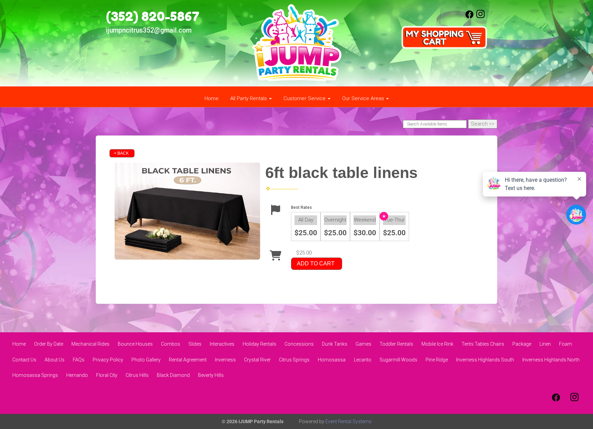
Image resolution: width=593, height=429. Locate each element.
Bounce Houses (135, 344)
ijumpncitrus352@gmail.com (148, 30)
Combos (170, 344)
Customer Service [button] (305, 98)
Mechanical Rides (90, 344)
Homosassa (332, 359)
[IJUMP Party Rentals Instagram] (480, 17)
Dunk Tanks (334, 344)
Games (363, 344)
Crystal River (257, 359)
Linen (545, 344)
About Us (55, 359)
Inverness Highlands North (551, 359)
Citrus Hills (137, 375)
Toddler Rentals (396, 344)
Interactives (222, 344)
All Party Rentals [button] (249, 98)
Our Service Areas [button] (363, 98)
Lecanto (362, 359)
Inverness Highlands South (485, 359)
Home (212, 98)
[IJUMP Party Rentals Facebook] (469, 17)
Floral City (106, 375)
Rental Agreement (188, 359)
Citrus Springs (294, 359)
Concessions (299, 344)
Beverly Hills (211, 375)
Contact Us (24, 359)
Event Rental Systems (348, 421)
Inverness (225, 359)
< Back (121, 153)
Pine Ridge (437, 359)
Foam (565, 344)
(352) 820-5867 (152, 16)
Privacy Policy (108, 359)
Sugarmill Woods (398, 359)
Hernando (77, 375)
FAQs (78, 359)
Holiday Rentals (259, 344)
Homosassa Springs (35, 375)
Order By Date (48, 344)
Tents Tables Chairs (483, 344)
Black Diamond (173, 375)
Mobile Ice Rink (437, 344)
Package (521, 344)
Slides (194, 344)
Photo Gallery (146, 359)
